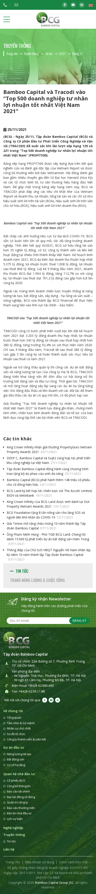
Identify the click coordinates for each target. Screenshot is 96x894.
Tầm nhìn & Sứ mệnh (21, 723)
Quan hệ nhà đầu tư (19, 774)
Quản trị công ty (17, 802)
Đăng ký (79, 620)
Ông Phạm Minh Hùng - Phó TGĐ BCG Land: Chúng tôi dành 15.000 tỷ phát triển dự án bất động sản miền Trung (48, 539)
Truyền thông (14, 835)
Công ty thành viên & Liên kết (26, 739)
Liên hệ (8, 849)
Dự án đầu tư (13, 747)
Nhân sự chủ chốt (19, 728)
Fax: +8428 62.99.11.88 (28, 691)
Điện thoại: (6, 5)
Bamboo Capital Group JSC (54, 882)
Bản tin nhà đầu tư (19, 813)
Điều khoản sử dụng (39, 862)
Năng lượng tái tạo (19, 754)
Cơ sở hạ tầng (16, 765)
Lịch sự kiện (15, 819)
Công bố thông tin (19, 786)
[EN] (91, 5)
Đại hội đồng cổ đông (21, 797)
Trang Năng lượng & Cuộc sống (37, 580)
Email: (18, 5)
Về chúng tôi (13, 711)
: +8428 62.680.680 (40, 685)
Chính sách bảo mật (73, 862)
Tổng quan (14, 717)
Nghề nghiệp (13, 828)
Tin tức (22, 571)
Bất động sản (15, 759)
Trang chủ (12, 862)
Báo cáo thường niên (21, 808)
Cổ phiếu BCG (16, 780)
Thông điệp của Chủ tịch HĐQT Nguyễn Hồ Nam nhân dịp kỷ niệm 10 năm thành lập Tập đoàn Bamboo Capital (49, 554)
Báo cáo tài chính (18, 791)
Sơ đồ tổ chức (16, 734)
